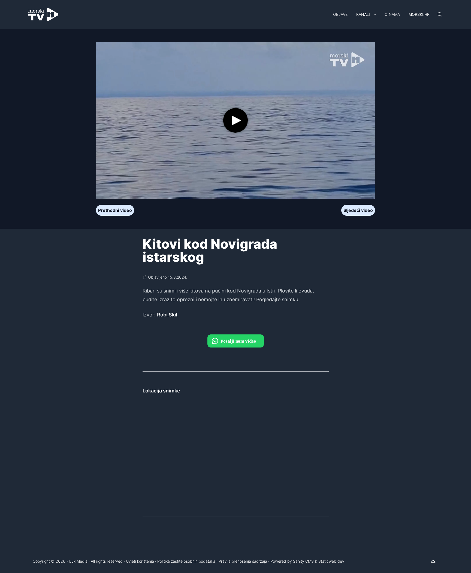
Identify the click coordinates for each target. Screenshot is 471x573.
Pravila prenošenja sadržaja (243, 561)
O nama (392, 14)
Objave (340, 14)
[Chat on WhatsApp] (235, 341)
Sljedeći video (358, 210)
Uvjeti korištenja (140, 561)
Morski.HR (419, 14)
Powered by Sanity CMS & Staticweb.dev (307, 561)
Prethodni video (115, 210)
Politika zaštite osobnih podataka (186, 561)
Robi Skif (167, 315)
